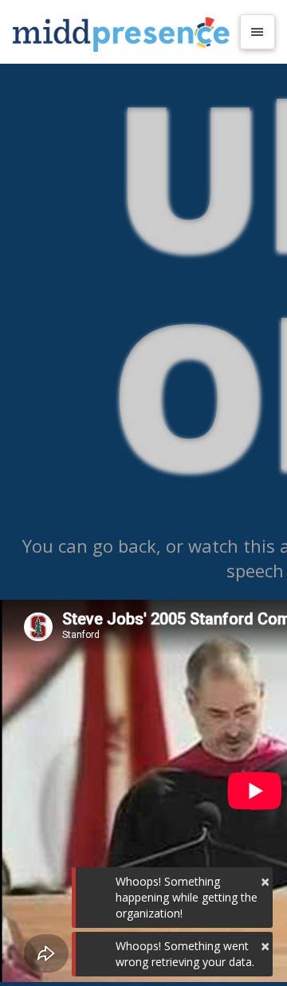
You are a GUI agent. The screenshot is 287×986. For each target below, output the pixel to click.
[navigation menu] (257, 31)
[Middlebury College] (121, 32)
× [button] (265, 881)
